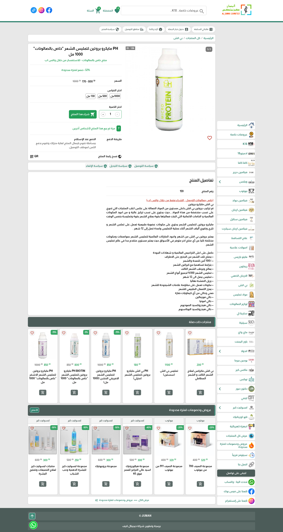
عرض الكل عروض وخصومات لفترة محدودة (121, 500)
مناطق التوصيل (134, 29)
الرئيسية (208, 38)
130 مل (90, 96)
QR (34, 156)
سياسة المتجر (110, 29)
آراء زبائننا (155, 29)
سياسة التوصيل (146, 166)
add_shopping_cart (200, 392)
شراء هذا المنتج (83, 114)
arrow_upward (32, 516)
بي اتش (178, 38)
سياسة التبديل (121, 166)
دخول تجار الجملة (178, 29)
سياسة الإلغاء (96, 166)
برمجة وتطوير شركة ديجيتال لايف (141, 526)
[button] (111, 10)
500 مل (102, 96)
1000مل (115, 96)
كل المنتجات (193, 38)
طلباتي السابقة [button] (203, 29)
